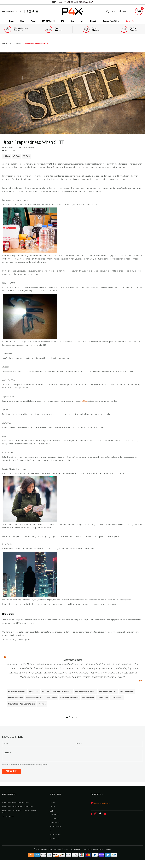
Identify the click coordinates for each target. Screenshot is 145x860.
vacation (42, 704)
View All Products (8, 816)
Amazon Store (54, 838)
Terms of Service (55, 826)
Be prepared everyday (16, 692)
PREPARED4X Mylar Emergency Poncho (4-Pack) (18, 807)
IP (50, 830)
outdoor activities (15, 698)
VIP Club (52, 807)
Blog (51, 810)
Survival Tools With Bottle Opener (21, 704)
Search (52, 803)
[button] (110, 11)
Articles (19, 44)
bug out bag (34, 692)
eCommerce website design (93, 849)
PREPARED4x (7, 44)
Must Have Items (127, 692)
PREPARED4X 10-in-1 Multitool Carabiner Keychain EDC (19, 811)
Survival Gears (88, 698)
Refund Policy (54, 818)
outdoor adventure (33, 698)
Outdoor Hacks (51, 698)
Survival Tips (103, 698)
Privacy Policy (54, 814)
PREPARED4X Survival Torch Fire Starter (15, 803)
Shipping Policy (55, 822)
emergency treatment (108, 692)
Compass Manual (55, 834)
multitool (83, 401)
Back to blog (74, 717)
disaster (45, 692)
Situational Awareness (69, 698)
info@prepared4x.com (14, 11)
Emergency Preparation (62, 692)
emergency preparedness (85, 692)
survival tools (117, 698)
